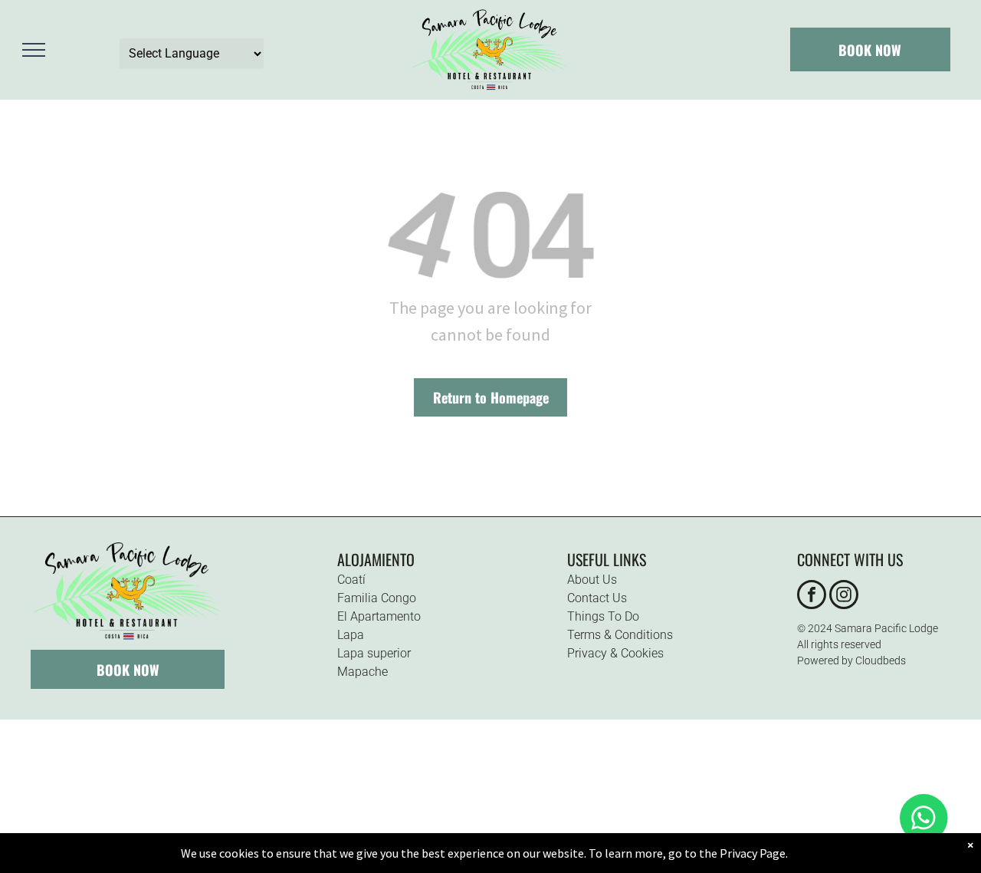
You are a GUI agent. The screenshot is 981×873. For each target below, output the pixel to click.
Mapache (362, 671)
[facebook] (811, 596)
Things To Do (603, 616)
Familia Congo (376, 598)
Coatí (351, 579)
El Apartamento (379, 616)
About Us (592, 579)
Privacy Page (753, 853)
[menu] (34, 50)
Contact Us (597, 598)
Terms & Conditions (620, 635)
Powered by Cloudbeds (851, 660)
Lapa (350, 635)
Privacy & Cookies (615, 653)
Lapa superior (374, 653)
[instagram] (843, 596)
